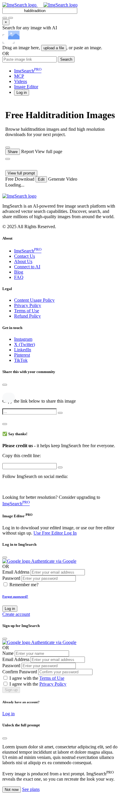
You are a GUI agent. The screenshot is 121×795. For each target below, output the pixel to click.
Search (66, 59)
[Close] (4, 385)
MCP (19, 76)
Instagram (23, 339)
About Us (23, 261)
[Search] (10, 18)
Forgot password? (15, 596)
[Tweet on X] (5, 391)
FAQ (18, 277)
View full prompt (21, 173)
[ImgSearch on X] (4, 487)
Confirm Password (19, 671)
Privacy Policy (27, 305)
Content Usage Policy (34, 300)
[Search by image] (4, 18)
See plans (31, 789)
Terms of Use (26, 310)
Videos (20, 81)
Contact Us (24, 256)
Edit (41, 179)
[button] (21, 92)
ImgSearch (27, 70)
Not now (12, 789)
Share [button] (13, 152)
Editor (26, 86)
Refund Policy (27, 315)
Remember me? (23, 584)
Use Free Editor (48, 532)
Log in (10, 608)
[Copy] (60, 413)
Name (8, 653)
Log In (70, 532)
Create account (16, 614)
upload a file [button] (53, 48)
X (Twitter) (24, 344)
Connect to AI (27, 266)
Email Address (15, 571)
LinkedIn (22, 349)
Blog (18, 271)
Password (11, 578)
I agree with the (36, 678)
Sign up (11, 690)
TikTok (21, 360)
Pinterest (22, 354)
